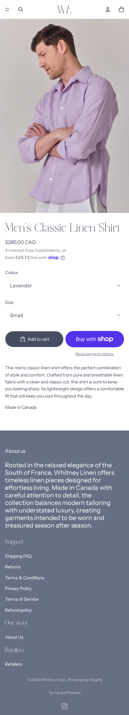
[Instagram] (64, 706)
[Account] (108, 9)
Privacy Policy (18, 588)
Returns (13, 567)
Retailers (13, 664)
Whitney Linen (54, 679)
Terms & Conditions (24, 578)
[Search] (21, 9)
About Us (14, 637)
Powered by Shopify (85, 679)
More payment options (94, 354)
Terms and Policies (65, 692)
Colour (11, 272)
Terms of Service (22, 599)
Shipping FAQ (18, 556)
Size (9, 302)
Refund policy (18, 610)
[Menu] (7, 9)
